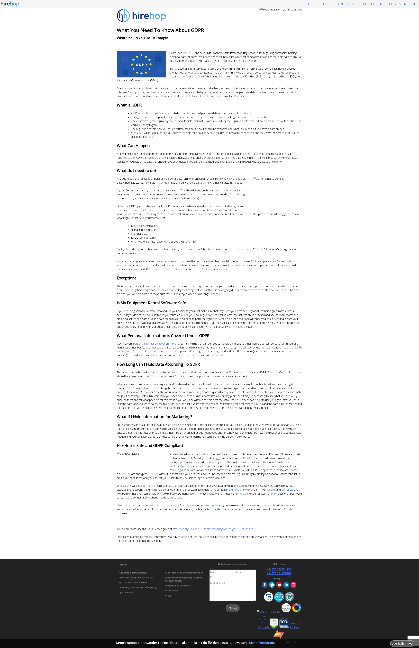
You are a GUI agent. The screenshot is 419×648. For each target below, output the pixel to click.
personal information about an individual (156, 343)
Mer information (261, 642)
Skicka (232, 608)
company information (131, 351)
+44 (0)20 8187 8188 (279, 573)
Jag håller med (402, 643)
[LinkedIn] (286, 587)
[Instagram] (293, 587)
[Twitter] (272, 587)
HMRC (258, 404)
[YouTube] (279, 587)
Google (271, 489)
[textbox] (221, 572)
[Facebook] (265, 587)
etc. (218, 458)
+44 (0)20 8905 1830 (279, 569)
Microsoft (287, 489)
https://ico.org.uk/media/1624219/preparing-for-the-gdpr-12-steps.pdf (213, 529)
